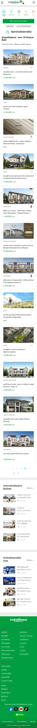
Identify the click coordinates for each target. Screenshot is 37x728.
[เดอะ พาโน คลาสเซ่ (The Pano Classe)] (18, 439)
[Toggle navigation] (2, 2)
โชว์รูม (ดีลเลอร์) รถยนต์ (8, 650)
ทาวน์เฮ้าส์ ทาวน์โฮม (6, 681)
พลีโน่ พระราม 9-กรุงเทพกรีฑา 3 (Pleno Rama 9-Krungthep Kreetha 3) (18, 281)
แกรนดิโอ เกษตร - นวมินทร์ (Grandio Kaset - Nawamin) (18, 73)
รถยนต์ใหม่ (4, 632)
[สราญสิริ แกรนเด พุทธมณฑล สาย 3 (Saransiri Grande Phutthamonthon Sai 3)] (18, 162)
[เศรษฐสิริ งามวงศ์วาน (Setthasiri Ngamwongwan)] (18, 335)
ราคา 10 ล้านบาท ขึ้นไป (23, 26)
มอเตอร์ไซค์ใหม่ (5, 639)
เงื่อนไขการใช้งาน (6, 693)
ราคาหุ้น (22, 647)
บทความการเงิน (5, 647)
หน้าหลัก (3, 685)
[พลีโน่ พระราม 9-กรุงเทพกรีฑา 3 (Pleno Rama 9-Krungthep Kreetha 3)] (18, 266)
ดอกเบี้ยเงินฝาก (24, 639)
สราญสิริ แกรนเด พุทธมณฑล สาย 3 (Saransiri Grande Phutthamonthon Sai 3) (18, 177)
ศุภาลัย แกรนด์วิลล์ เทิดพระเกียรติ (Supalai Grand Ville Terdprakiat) (17, 316)
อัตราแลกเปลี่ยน (24, 654)
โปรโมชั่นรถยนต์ (5, 654)
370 (14, 473)
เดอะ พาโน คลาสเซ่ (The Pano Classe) (16, 454)
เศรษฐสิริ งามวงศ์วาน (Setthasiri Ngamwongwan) (14, 350)
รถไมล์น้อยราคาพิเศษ (7, 658)
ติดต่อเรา (3, 700)
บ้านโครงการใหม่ (5, 666)
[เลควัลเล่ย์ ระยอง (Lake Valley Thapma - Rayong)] (18, 405)
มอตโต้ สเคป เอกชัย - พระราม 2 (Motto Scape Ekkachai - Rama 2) (18, 385)
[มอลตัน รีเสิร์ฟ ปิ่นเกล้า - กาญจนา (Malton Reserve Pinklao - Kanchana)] (18, 127)
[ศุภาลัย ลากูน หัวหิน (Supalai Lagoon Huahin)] (18, 92)
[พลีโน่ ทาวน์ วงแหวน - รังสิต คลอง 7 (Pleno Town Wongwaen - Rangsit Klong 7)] (18, 196)
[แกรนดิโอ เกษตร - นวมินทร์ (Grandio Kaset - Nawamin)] (18, 57)
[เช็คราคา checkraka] (15, 2)
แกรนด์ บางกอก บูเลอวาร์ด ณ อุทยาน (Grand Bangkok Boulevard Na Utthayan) (18, 246)
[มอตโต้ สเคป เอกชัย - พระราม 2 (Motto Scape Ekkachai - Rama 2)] (18, 370)
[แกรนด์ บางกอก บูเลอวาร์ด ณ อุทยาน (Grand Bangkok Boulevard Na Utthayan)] (18, 231)
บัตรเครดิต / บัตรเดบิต (26, 636)
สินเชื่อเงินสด (23, 632)
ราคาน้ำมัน (23, 650)
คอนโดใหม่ (4, 670)
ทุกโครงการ (10, 26)
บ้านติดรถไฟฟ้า (5, 677)
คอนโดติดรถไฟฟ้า (6, 673)
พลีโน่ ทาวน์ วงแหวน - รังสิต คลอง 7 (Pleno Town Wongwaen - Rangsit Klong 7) (17, 212)
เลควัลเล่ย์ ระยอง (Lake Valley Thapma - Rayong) (17, 420)
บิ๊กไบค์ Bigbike (5, 643)
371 (18, 473)
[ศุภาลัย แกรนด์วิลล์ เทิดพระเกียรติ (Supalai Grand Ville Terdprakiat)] (18, 300)
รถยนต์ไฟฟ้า (4, 636)
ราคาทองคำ (23, 643)
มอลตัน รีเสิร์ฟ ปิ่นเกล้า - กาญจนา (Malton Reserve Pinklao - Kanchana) (17, 142)
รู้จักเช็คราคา (4, 696)
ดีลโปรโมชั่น (4, 689)
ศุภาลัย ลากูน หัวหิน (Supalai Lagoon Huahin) (15, 107)
